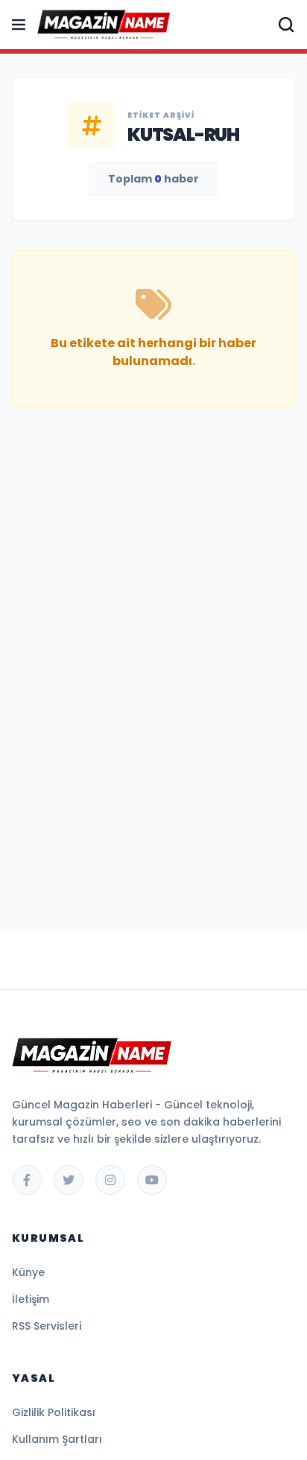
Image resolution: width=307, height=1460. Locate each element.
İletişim (30, 1299)
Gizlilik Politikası (53, 1412)
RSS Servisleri (46, 1325)
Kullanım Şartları (57, 1439)
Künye (28, 1272)
